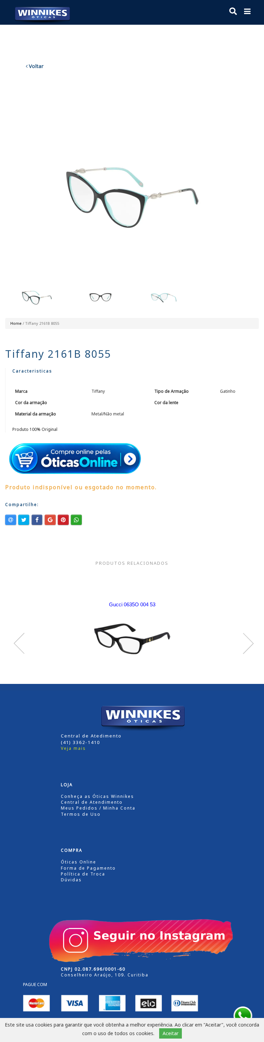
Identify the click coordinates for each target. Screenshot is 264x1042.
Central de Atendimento (92, 802)
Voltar (36, 65)
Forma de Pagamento (88, 868)
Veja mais (73, 748)
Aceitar (170, 1033)
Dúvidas (71, 880)
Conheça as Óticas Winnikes (97, 796)
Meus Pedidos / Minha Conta (98, 808)
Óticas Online (78, 862)
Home (16, 323)
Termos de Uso (81, 814)
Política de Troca (83, 874)
